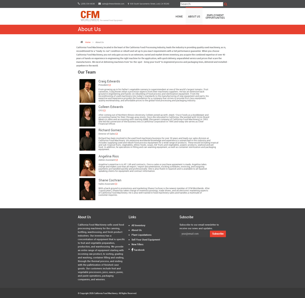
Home (179, 16)
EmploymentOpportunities (215, 16)
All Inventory (138, 225)
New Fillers (137, 244)
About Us (194, 16)
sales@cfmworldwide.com (113, 4)
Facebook (139, 250)
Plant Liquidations (142, 235)
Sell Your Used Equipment (146, 240)
